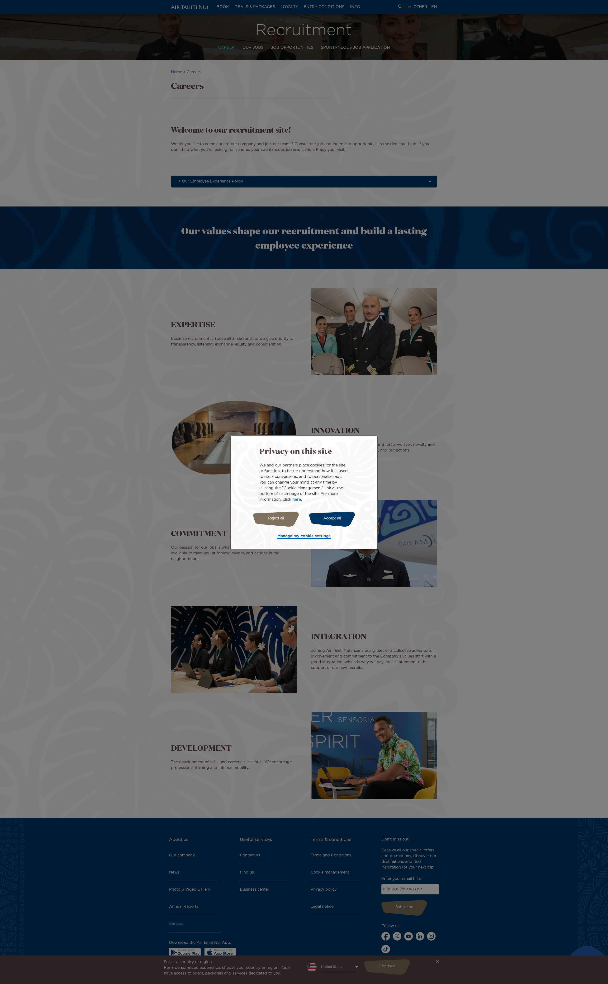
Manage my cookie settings (304, 536)
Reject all (276, 518)
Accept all (332, 518)
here (296, 499)
